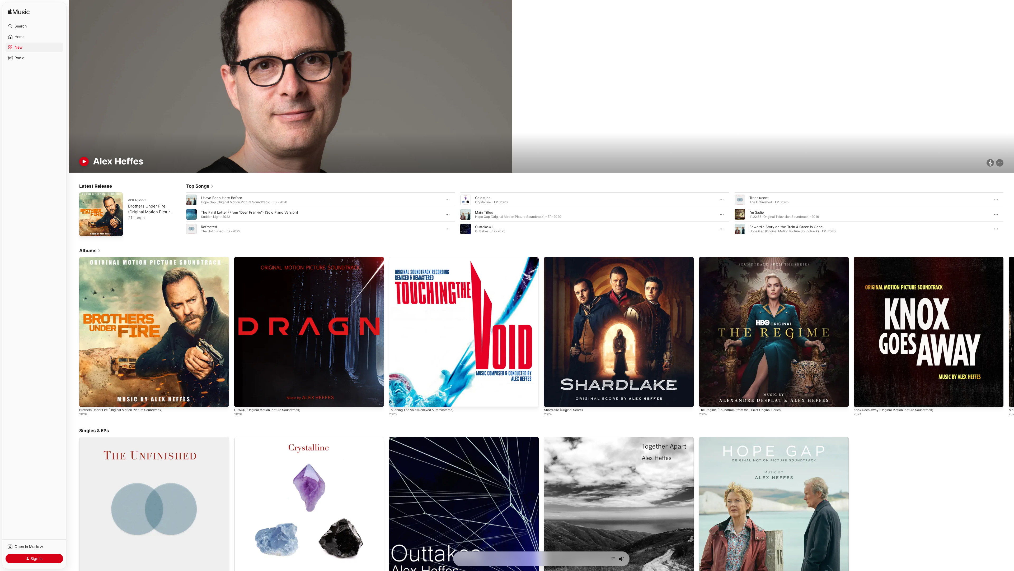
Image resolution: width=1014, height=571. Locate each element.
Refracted (209, 227)
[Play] (84, 161)
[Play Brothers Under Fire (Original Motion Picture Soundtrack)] (86, 229)
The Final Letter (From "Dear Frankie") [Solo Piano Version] (249, 212)
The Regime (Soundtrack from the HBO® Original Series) (745, 259)
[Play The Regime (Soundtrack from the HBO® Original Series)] (706, 400)
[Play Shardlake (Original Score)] (551, 400)
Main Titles (484, 212)
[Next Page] (1008, 214)
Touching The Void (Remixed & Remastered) (425, 259)
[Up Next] (613, 559)
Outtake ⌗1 (484, 227)
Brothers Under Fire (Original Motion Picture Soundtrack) (150, 212)
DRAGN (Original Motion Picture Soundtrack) (271, 259)
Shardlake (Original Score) (565, 259)
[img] (19, 12)
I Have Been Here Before (221, 198)
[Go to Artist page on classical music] (990, 163)
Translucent (759, 198)
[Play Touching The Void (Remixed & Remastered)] (396, 400)
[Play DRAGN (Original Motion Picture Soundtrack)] (241, 400)
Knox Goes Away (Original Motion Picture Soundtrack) (898, 259)
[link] (200, 186)
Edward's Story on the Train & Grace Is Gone (786, 227)
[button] (34, 26)
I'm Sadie (756, 212)
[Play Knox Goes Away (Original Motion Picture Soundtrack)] (860, 400)
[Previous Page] (181, 214)
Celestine (483, 198)
